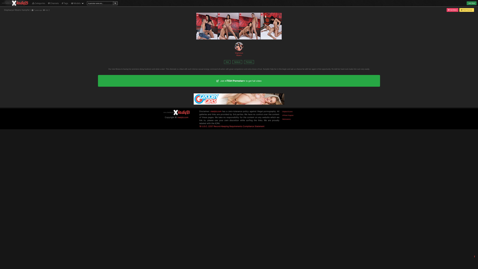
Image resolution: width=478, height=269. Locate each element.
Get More (453, 10)
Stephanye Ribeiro (239, 54)
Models (77, 3)
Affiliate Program (288, 115)
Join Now (471, 3)
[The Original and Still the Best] (239, 104)
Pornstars (249, 62)
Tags (66, 3)
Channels (54, 3)
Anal (227, 62)
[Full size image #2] (249, 26)
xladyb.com (182, 117)
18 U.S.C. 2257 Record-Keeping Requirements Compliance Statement (231, 126)
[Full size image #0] (206, 26)
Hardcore (237, 62)
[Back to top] (474, 256)
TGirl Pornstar (467, 10)
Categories (40, 3)
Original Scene (287, 111)
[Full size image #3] (271, 26)
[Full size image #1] (228, 26)
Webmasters (286, 119)
